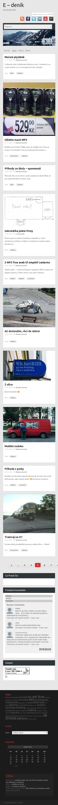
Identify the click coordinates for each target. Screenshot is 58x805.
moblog (20, 707)
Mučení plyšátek (15, 57)
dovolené (23, 700)
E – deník (13, 5)
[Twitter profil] (33, 18)
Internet (38, 702)
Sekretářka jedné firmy (19, 231)
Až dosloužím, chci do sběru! (22, 331)
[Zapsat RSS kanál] (22, 18)
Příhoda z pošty (14, 468)
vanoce (30, 712)
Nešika (8, 786)
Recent (8, 598)
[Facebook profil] (28, 18)
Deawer (47, 697)
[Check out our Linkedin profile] (39, 18)
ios (46, 703)
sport (7, 713)
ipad (7, 705)
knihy (31, 705)
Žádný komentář (21, 60)
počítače (44, 708)
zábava (19, 73)
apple (17, 697)
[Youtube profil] (45, 18)
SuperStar (15, 712)
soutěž (45, 710)
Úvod (14, 50)
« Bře (16, 766)
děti (11, 73)
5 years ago (34, 618)
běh (25, 697)
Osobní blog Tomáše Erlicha (15, 788)
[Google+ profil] (51, 18)
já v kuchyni (23, 705)
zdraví (41, 716)
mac (34, 705)
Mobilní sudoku (14, 446)
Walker (18, 608)
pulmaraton (10, 710)
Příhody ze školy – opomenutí (23, 168)
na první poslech (32, 708)
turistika (23, 713)
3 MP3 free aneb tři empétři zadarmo (27, 262)
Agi (6, 697)
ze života (31, 278)
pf (40, 708)
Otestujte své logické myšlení (18, 618)
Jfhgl (17, 623)
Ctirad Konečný (21, 633)
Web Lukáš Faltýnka (13, 790)
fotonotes (14, 156)
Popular (9, 601)
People (8, 596)
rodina (31, 710)
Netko (8, 784)
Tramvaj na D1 (14, 537)
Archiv (7, 733)
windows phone (32, 716)
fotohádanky (41, 700)
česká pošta (32, 719)
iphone (13, 704)
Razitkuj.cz (9, 780)
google (21, 703)
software (39, 710)
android (11, 697)
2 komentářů (20, 234)
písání (18, 710)
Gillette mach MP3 (16, 139)
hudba (12, 278)
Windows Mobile (40, 713)
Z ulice (9, 384)
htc (26, 703)
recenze (24, 710)
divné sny (8, 700)
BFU (21, 697)
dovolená (16, 700)
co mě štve (36, 697)
